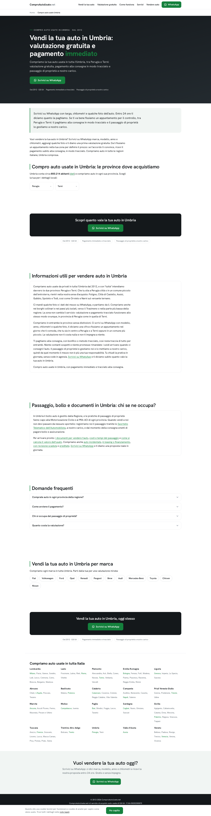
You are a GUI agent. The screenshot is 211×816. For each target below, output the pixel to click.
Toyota (153, 578)
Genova (157, 673)
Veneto (157, 727)
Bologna (126, 673)
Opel (72, 578)
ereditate (64, 445)
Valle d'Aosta (129, 727)
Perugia (95, 732)
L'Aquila (39, 693)
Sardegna (127, 703)
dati (72, 173)
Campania (128, 688)
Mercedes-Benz (136, 578)
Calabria (96, 688)
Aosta (125, 732)
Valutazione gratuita (107, 4)
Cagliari (126, 708)
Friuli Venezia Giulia (164, 688)
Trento (71, 732)
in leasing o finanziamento (116, 442)
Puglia (95, 703)
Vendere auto (152, 4)
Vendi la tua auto (86, 4)
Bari (93, 708)
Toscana (34, 727)
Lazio (63, 668)
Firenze (40, 732)
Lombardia (35, 668)
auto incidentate (92, 442)
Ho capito (114, 810)
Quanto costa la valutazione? (48, 525)
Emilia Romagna (131, 668)
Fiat (34, 578)
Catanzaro (96, 693)
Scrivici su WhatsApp (49, 80)
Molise (64, 703)
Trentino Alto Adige (70, 727)
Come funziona (126, 4)
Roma (83, 673)
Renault (84, 578)
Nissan (35, 585)
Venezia (164, 736)
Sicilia (157, 703)
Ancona (33, 708)
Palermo (157, 717)
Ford (61, 578)
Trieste (174, 693)
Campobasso (66, 708)
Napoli (125, 697)
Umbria (95, 727)
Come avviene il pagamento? (48, 506)
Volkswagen (47, 578)
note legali (64, 812)
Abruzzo (34, 688)
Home (32, 12)
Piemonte (96, 668)
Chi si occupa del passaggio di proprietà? (54, 516)
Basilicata (66, 688)
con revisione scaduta (45, 445)
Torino (101, 678)
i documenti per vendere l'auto (71, 438)
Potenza (71, 693)
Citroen (166, 578)
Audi (120, 578)
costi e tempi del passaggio (104, 438)
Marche (33, 703)
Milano (32, 673)
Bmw (110, 578)
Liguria (157, 668)
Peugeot (97, 578)
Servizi (140, 4)
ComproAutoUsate (42, 4)
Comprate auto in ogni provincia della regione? (58, 497)
